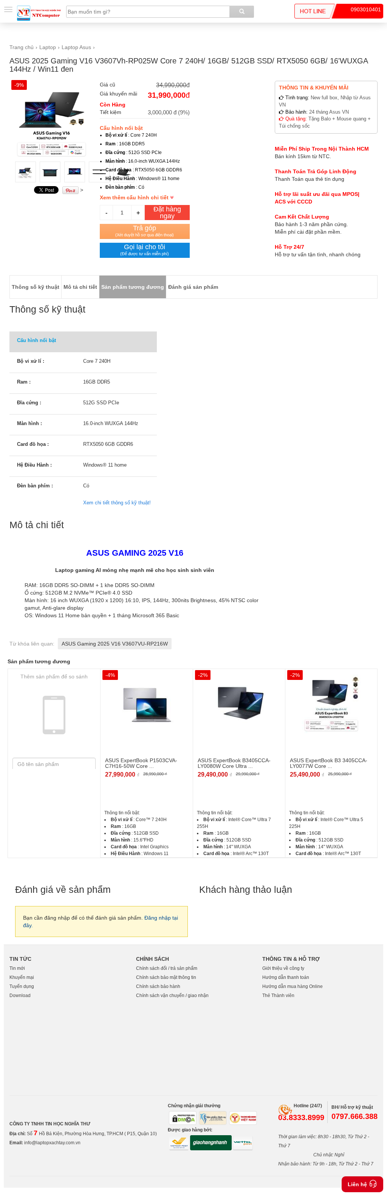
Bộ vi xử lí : (30, 361)
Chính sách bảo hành (158, 986)
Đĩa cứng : (29, 402)
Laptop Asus (76, 47)
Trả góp (144, 230)
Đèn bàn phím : (35, 486)
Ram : (24, 382)
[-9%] (54, 118)
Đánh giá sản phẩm (193, 287)
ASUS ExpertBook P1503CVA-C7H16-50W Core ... (141, 763)
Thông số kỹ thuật (35, 287)
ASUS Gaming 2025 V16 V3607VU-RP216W (115, 644)
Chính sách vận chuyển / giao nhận (172, 995)
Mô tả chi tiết (80, 287)
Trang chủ (21, 47)
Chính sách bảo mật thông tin (166, 977)
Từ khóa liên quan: (31, 644)
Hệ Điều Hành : (34, 465)
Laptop (47, 47)
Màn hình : (29, 423)
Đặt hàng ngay (167, 212)
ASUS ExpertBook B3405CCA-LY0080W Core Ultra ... (234, 763)
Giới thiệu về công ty (283, 968)
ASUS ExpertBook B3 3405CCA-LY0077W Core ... (328, 763)
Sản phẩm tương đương (132, 287)
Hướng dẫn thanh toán (285, 977)
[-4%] (146, 703)
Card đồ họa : (33, 444)
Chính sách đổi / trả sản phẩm (166, 968)
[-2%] (239, 703)
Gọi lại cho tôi (144, 249)
